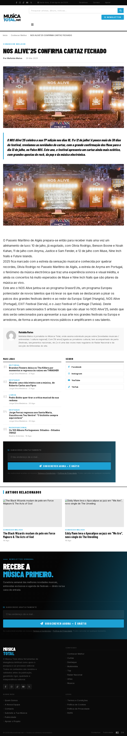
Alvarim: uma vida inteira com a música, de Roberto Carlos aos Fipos (32, 384)
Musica (70, 683)
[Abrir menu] (32, 24)
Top (69, 670)
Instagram (77, 373)
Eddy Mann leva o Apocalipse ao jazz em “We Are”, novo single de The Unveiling (94, 535)
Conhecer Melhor (19, 35)
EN (74, 3)
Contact (96, 3)
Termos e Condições (47, 473)
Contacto (9, 708)
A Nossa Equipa (12, 704)
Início (5, 35)
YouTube (76, 380)
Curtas (70, 658)
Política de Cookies (76, 704)
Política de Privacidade (67, 473)
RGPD (70, 713)
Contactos (95, 732)
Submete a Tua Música (16, 713)
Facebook (76, 367)
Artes (69, 679)
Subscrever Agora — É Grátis (61, 466)
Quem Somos (11, 700)
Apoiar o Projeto (12, 721)
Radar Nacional (74, 674)
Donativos (83, 3)
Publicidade (10, 717)
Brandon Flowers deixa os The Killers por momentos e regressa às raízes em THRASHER (34, 369)
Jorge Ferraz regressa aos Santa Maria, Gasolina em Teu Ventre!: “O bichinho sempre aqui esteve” (33, 415)
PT (69, 3)
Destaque (72, 662)
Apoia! (108, 3)
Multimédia (72, 666)
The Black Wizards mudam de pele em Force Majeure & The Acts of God (29, 535)
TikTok (75, 387)
